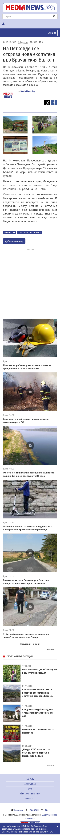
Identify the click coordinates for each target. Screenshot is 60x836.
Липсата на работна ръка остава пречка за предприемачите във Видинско (27, 366)
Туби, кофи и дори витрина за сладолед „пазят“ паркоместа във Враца (26, 635)
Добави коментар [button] (14, 241)
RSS (46, 809)
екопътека (9, 232)
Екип (30, 788)
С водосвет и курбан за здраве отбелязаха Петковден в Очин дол (37, 712)
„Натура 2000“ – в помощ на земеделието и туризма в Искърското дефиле (36, 752)
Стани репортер (31, 793)
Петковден (35, 232)
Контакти (18, 809)
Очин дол (23, 232)
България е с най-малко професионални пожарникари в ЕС (26, 420)
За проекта (30, 783)
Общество (23, 42)
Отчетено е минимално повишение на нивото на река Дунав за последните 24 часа (28, 474)
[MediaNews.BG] (30, 7)
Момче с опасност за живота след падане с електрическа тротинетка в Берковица (27, 528)
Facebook (33, 809)
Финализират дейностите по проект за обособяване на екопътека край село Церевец (37, 692)
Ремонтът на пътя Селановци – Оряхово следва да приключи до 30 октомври (26, 581)
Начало (30, 778)
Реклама (30, 798)
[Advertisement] (30, 281)
